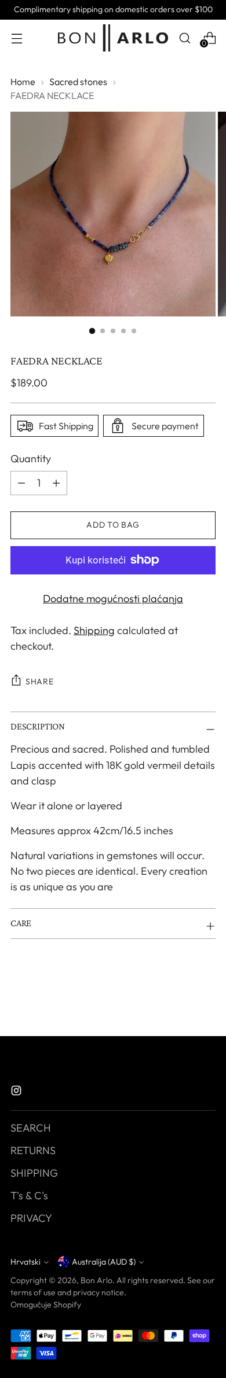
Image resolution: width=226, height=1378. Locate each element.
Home (22, 81)
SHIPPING (34, 1173)
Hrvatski (25, 1262)
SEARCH (30, 1127)
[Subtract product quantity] (56, 483)
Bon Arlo (96, 1280)
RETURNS (33, 1150)
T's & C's (29, 1195)
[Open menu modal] (16, 38)
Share (39, 681)
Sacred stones (78, 81)
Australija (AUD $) (104, 1262)
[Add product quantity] (21, 483)
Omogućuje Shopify (45, 1304)
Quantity (30, 458)
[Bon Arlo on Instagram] (17, 1092)
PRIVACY (31, 1218)
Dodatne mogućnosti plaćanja (113, 598)
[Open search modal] (184, 38)
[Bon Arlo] (113, 37)
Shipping (94, 630)
